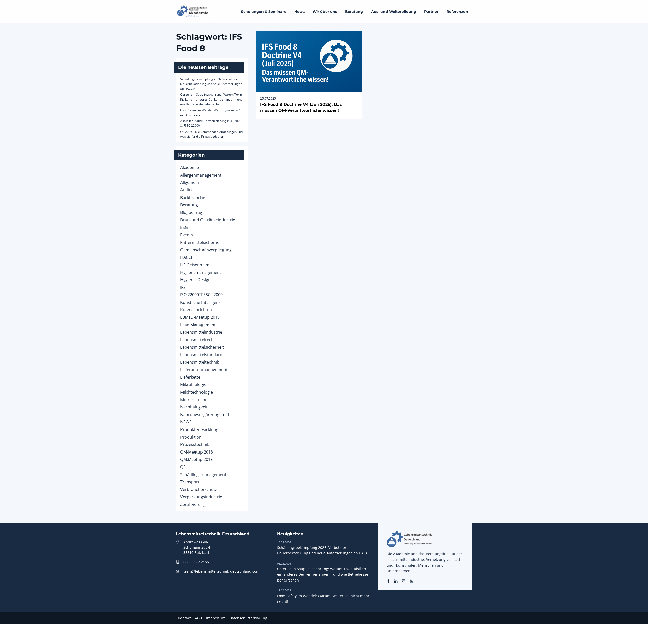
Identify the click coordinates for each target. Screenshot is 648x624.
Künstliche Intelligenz (200, 302)
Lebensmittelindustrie (201, 332)
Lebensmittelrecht (197, 339)
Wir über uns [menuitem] (325, 11)
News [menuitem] (299, 11)
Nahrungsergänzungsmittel (206, 414)
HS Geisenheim (194, 265)
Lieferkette (190, 377)
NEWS (186, 422)
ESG (184, 227)
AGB (198, 618)
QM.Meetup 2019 (196, 459)
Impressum (215, 618)
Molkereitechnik (195, 399)
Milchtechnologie (196, 392)
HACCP (186, 257)
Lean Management (198, 325)
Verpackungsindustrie (201, 497)
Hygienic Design (195, 280)
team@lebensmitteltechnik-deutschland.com (221, 571)
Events (186, 235)
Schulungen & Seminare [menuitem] (263, 11)
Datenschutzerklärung (248, 618)
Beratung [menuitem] (354, 11)
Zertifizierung (193, 504)
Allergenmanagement (200, 175)
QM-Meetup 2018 (196, 452)
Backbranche (192, 197)
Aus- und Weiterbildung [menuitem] (393, 11)
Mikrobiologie (193, 384)
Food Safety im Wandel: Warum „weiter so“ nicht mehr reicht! (323, 596)
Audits (186, 190)
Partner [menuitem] (431, 11)
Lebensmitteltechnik (199, 362)
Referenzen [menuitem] (457, 11)
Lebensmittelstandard (201, 354)
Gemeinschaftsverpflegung (206, 250)
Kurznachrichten (196, 309)
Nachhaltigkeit (194, 407)
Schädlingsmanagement (203, 474)
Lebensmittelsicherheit (202, 347)
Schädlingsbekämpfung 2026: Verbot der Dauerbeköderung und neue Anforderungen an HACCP (211, 84)
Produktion (191, 437)
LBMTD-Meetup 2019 (200, 317)
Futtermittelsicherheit (201, 242)
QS (183, 467)
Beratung (189, 205)
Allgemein (189, 182)
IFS (183, 287)
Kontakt (184, 618)
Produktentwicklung (199, 429)
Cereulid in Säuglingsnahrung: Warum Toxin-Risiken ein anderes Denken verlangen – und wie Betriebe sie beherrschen (211, 99)
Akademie (189, 167)
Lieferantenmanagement (204, 369)
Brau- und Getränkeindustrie (207, 220)
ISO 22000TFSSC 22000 (201, 294)
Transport (189, 482)
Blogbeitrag (191, 212)
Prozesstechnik (194, 444)
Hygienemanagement (200, 272)
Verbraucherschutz (198, 489)
